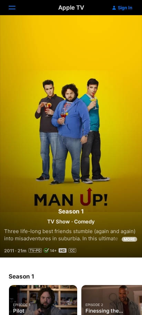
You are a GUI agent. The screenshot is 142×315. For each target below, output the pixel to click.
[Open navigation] (16, 7)
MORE (129, 239)
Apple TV (71, 7)
